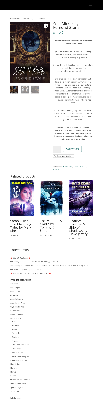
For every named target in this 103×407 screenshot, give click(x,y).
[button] (46, 26)
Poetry (13, 376)
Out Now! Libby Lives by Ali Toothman (25, 269)
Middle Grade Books (18, 360)
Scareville (16, 333)
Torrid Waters (15, 391)
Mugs (14, 329)
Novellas (13, 368)
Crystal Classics (16, 299)
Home (12, 18)
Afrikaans (14, 283)
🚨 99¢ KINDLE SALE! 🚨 (20, 258)
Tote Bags (16, 348)
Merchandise (15, 318)
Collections (14, 295)
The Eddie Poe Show (20, 344)
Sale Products (15, 398)
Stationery (16, 337)
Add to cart (72, 148)
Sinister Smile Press (18, 383)
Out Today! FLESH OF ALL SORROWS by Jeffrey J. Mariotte (34, 261)
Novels (18, 18)
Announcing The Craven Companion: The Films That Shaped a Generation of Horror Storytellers (49, 265)
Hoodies (15, 325)
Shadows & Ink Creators (20, 379)
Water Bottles (17, 352)
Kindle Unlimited (80, 166)
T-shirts (15, 341)
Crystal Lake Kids (17, 307)
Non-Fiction (15, 364)
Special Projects (16, 387)
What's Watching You (20, 356)
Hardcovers (15, 310)
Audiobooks (67, 166)
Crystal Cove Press (17, 303)
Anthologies (15, 287)
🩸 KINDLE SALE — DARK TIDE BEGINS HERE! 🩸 (30, 273)
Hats (14, 321)
